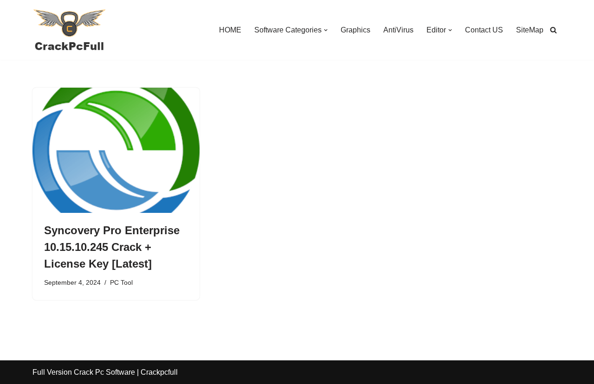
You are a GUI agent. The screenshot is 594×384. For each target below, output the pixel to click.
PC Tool (121, 282)
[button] (326, 30)
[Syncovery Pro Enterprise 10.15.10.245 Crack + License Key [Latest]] (116, 150)
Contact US (484, 30)
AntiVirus (398, 30)
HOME (230, 30)
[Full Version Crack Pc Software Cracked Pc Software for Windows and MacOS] (69, 29)
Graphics (355, 30)
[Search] (553, 29)
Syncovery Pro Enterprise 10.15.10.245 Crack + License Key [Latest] (112, 247)
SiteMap (529, 30)
